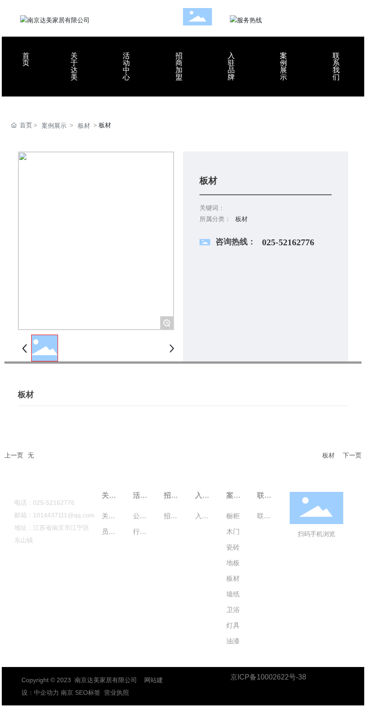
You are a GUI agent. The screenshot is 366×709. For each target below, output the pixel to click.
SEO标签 (87, 692)
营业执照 (116, 692)
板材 (84, 125)
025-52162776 (288, 242)
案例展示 (54, 125)
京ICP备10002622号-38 (268, 677)
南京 (67, 692)
